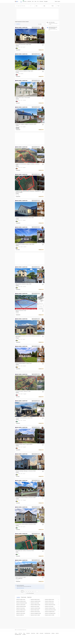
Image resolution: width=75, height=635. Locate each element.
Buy (21, 1)
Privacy (24, 633)
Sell (37, 1)
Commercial (41, 1)
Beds (44, 5)
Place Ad (56, 1)
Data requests (41, 633)
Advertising (53, 633)
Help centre (57, 633)
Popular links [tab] (29, 597)
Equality (37, 633)
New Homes (29, 1)
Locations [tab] (18, 597)
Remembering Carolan (47, 633)
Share (35, 1)
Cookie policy (28, 633)
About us (16, 633)
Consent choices (33, 633)
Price (36, 5)
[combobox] (25, 5)
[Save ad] (43, 45)
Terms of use (20, 633)
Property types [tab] (23, 597)
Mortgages (45, 1)
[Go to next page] (37, 591)
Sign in (59, 1)
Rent (33, 1)
